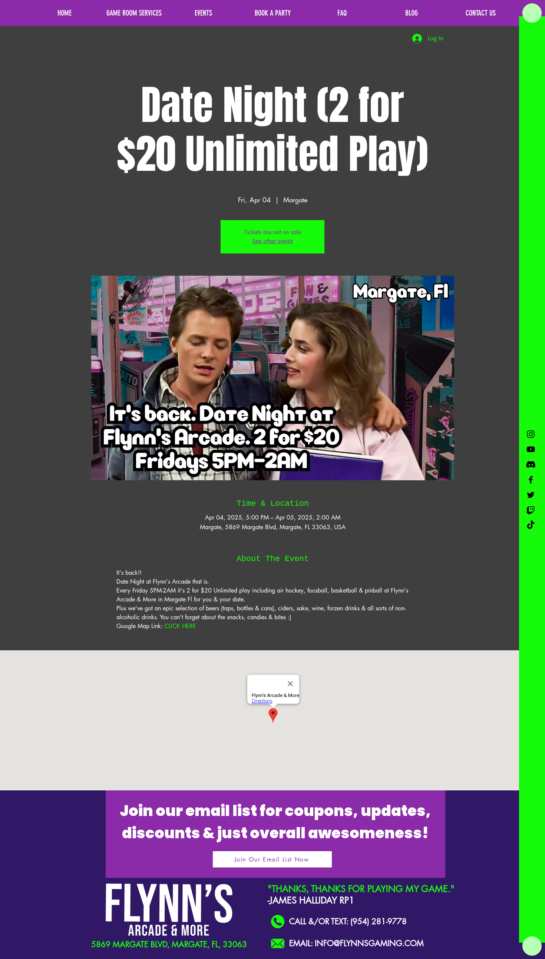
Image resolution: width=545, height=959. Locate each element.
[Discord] (531, 464)
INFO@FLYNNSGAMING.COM (369, 943)
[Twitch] (531, 510)
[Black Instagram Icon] (531, 434)
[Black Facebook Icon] (531, 480)
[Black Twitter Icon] (531, 495)
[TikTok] (531, 525)
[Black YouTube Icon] (531, 449)
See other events (272, 241)
